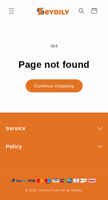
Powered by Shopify (67, 190)
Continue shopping (54, 85)
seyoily (44, 190)
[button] (11, 11)
